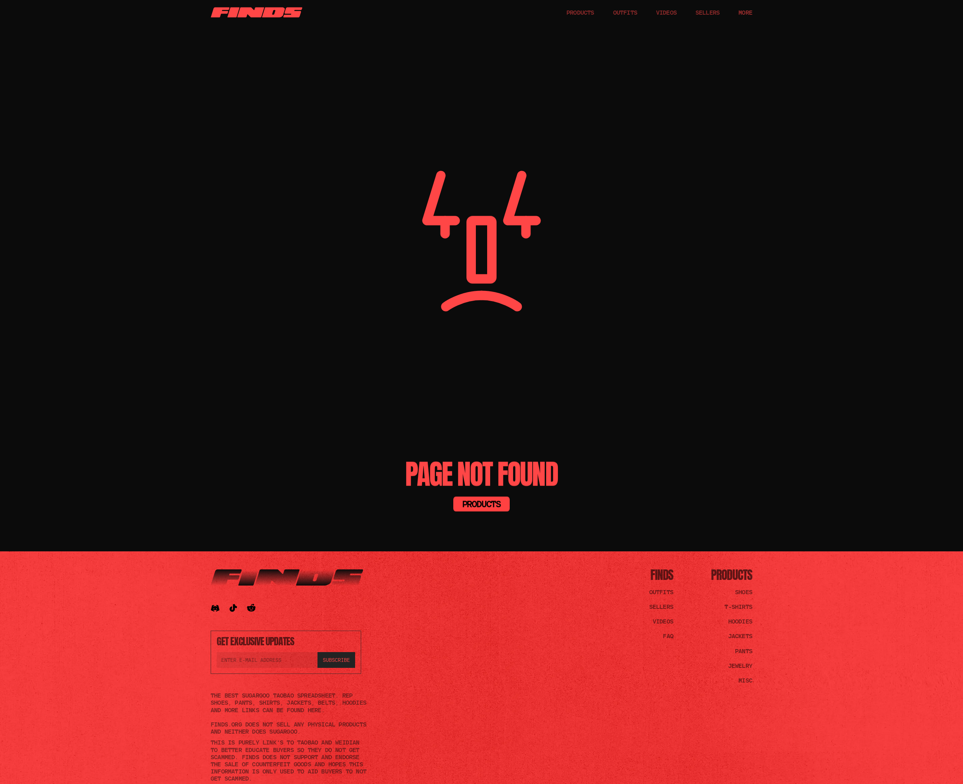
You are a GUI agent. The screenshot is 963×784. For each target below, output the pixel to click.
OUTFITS (625, 12)
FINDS (661, 575)
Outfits (661, 592)
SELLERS (708, 12)
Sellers (661, 606)
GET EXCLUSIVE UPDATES (255, 641)
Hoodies (740, 621)
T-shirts (738, 606)
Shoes (743, 592)
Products (731, 575)
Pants (743, 651)
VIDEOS (666, 12)
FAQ (668, 636)
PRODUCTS (580, 12)
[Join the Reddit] (251, 608)
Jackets (740, 636)
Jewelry (740, 665)
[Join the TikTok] (233, 608)
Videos (663, 621)
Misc (745, 680)
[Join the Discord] (215, 608)
